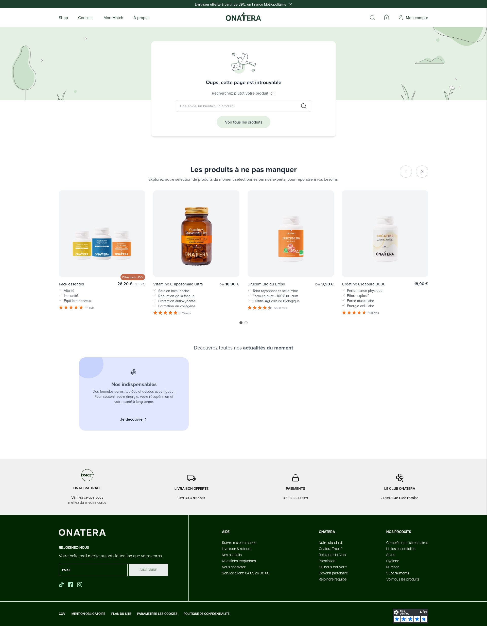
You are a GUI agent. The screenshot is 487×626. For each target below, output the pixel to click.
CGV (62, 614)
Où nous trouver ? (333, 566)
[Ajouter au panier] (136, 266)
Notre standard (330, 542)
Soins (390, 554)
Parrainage (327, 560)
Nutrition (392, 566)
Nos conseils (232, 554)
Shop (63, 17)
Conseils (85, 17)
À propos (141, 17)
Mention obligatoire (88, 614)
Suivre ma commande (239, 542)
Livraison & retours (236, 548)
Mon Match (113, 17)
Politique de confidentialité (207, 614)
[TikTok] (61, 584)
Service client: (245, 573)
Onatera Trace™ (330, 548)
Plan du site (121, 614)
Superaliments (397, 573)
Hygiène (392, 560)
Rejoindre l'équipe (333, 579)
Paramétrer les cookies (157, 614)
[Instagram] (80, 584)
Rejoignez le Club (332, 554)
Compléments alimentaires (407, 542)
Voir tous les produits (243, 122)
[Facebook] (71, 584)
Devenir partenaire (333, 573)
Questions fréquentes (239, 560)
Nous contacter (234, 566)
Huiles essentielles (400, 548)
